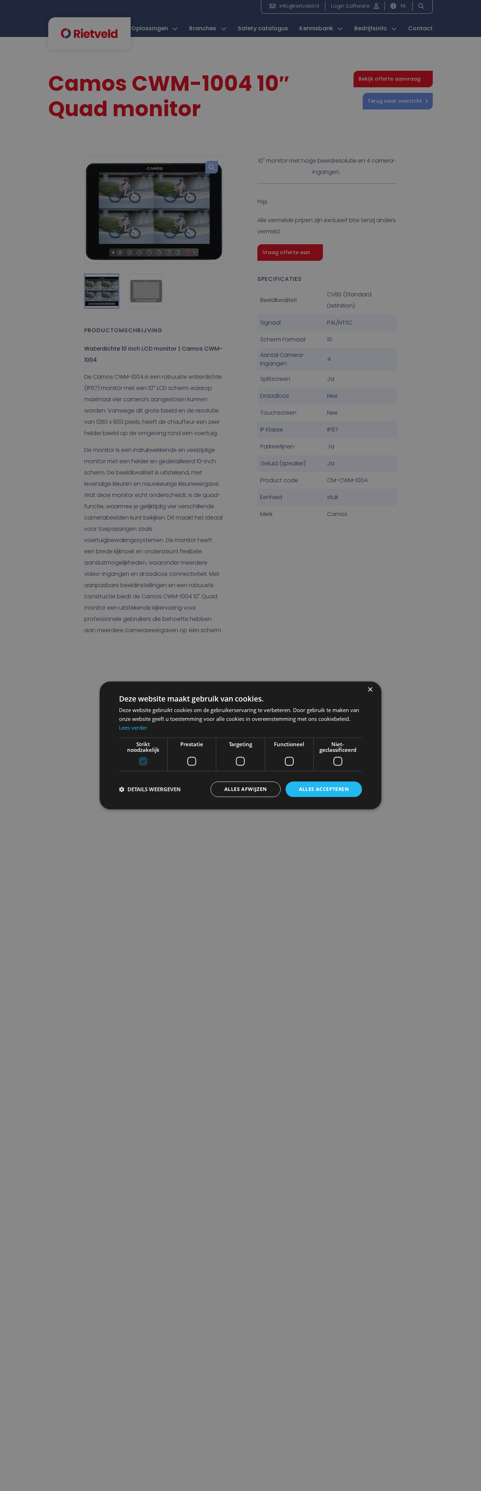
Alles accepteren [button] (324, 789)
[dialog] (240, 745)
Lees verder (133, 727)
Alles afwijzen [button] (245, 789)
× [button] (370, 689)
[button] (150, 789)
